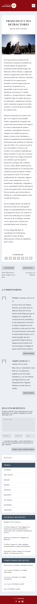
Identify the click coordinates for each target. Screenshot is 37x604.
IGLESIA (23, 29)
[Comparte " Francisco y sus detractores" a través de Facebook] (6, 258)
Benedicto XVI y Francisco (12, 522)
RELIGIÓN (7, 495)
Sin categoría (8, 500)
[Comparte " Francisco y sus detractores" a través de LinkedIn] (23, 258)
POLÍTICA (7, 490)
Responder (28, 353)
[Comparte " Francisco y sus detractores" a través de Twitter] (10, 258)
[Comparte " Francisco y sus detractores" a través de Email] (27, 258)
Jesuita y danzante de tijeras (24, 565)
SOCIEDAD (7, 505)
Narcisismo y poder (18, 584)
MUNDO (6, 485)
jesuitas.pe (21, 598)
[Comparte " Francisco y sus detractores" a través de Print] (31, 258)
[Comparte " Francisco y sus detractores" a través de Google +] (14, 258)
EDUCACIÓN (8, 475)
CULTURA (7, 470)
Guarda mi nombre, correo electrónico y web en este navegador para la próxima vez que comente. (17, 443)
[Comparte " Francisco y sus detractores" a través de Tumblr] (18, 258)
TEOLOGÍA (8, 510)
